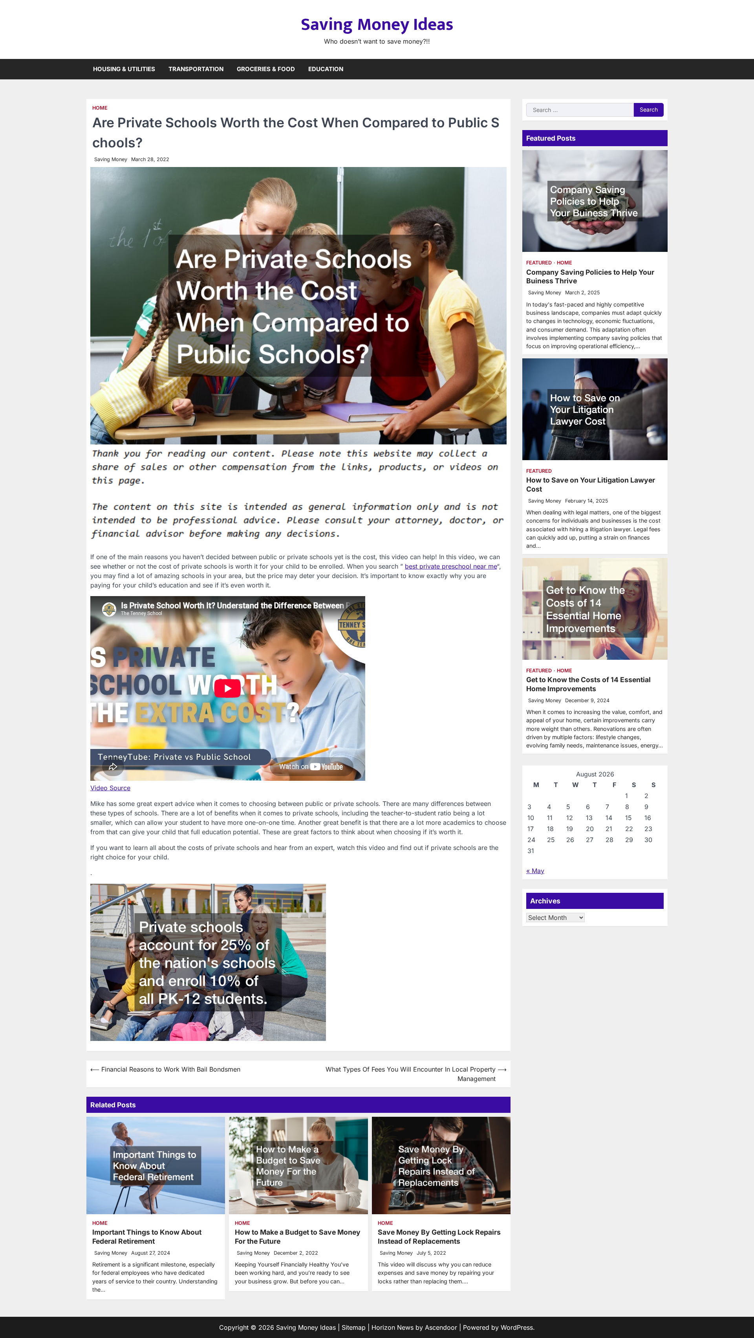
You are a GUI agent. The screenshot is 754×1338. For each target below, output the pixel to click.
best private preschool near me (451, 566)
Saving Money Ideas (377, 24)
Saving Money (110, 159)
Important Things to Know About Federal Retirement (146, 1236)
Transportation (195, 69)
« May (535, 871)
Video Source (110, 788)
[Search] (662, 69)
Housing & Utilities (124, 69)
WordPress (517, 1327)
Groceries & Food (266, 69)
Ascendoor (441, 1327)
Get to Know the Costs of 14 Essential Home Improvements (588, 684)
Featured (539, 263)
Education (325, 69)
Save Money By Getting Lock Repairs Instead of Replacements (439, 1236)
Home (100, 108)
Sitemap (354, 1327)
